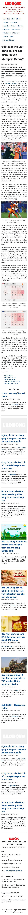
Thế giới (5, 36)
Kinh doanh (14, 22)
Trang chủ (6, 19)
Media (19, 19)
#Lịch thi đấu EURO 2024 (12, 381)
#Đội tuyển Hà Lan (10, 377)
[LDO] (14, 426)
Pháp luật (5, 26)
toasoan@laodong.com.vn (14, 871)
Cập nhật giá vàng (6, 646)
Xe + (11, 36)
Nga (16, 690)
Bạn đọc (20, 26)
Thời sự (13, 26)
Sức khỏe (16, 33)
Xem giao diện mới (8, 40)
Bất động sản (7, 33)
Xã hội (13, 19)
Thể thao (5, 22)
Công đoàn (6, 29)
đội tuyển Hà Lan (11, 83)
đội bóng (15, 404)
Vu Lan (13, 605)
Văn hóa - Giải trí (17, 29)
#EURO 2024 (8, 375)
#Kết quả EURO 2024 (11, 383)
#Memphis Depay (9, 379)
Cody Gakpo (12, 474)
